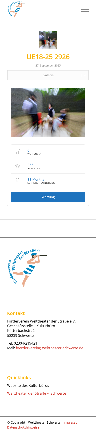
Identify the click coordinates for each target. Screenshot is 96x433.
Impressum (71, 422)
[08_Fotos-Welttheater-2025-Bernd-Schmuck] (48, 40)
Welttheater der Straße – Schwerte (36, 393)
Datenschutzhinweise (23, 427)
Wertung (48, 197)
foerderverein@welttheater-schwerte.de (49, 348)
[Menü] (83, 9)
